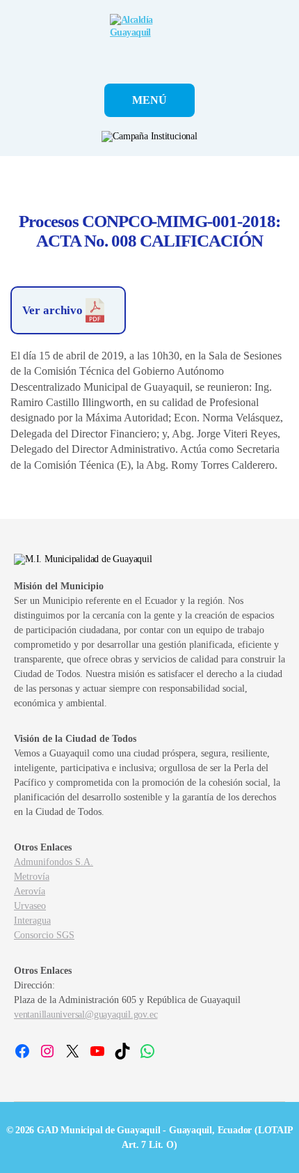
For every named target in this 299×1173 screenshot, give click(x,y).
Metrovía (31, 876)
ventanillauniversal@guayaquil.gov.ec (85, 1014)
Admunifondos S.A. (53, 862)
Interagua (32, 920)
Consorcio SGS (44, 935)
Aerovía (29, 891)
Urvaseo (30, 906)
